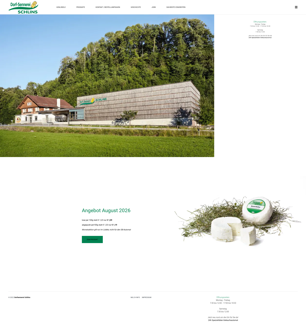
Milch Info (135, 297)
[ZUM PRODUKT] (92, 242)
